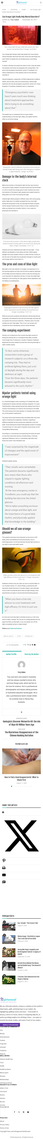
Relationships (4, 1079)
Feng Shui (3, 1043)
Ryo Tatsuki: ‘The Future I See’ (28, 923)
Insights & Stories (8, 1084)
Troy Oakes (14, 20)
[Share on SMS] (4, 883)
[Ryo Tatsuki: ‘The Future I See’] (8, 926)
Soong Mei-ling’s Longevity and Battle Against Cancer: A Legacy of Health (29, 951)
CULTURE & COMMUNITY (9, 1027)
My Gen (2, 1101)
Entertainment (4, 1037)
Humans (2, 1098)
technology (29, 636)
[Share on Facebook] (3, 813)
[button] (4, 767)
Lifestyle (3, 1047)
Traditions (3, 1050)
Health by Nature (5, 1069)
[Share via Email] (35, 645)
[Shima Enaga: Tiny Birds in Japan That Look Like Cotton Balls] (8, 939)
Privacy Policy (4, 1124)
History (2, 1095)
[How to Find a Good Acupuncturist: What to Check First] (21, 761)
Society (2, 1105)
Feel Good (3, 1091)
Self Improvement (6, 1083)
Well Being (14, 9)
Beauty (2, 1033)
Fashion (2, 1040)
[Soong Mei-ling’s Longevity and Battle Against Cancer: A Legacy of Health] (8, 952)
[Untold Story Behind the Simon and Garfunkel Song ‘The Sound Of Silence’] (8, 966)
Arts (1, 1030)
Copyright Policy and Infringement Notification (15, 1131)
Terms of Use (4, 1128)
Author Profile (11, 654)
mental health (8, 636)
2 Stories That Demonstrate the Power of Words (28, 978)
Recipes (2, 1076)
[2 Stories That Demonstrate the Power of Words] (8, 980)
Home (4, 9)
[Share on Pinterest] (4, 862)
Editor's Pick (4, 1088)
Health (24, 9)
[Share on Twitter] (30, 645)
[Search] (41, 3)
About (2, 1121)
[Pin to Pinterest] (32, 645)
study (19, 636)
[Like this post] (25, 645)
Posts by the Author (32, 654)
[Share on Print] (4, 869)
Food (1, 1062)
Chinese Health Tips (6, 1059)
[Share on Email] (4, 876)
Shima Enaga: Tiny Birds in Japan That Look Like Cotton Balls (29, 937)
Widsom (2, 1054)
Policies (3, 1118)
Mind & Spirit (4, 1072)
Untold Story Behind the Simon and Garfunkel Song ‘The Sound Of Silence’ (29, 965)
